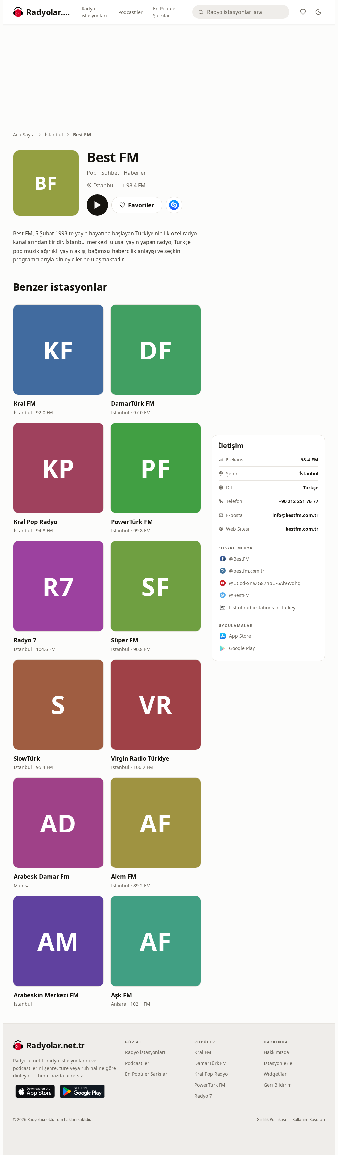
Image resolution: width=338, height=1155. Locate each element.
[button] (58, 349)
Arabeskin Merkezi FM (46, 995)
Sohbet (110, 172)
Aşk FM (121, 995)
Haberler (135, 172)
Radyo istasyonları (94, 11)
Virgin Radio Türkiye (140, 758)
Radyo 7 (25, 640)
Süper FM (124, 640)
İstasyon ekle (278, 1063)
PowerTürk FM (132, 522)
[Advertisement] (169, 78)
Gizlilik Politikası (271, 1119)
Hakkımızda (276, 1052)
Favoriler (141, 205)
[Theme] (318, 12)
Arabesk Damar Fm (42, 876)
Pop (92, 172)
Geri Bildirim (278, 1085)
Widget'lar (275, 1074)
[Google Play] (82, 1091)
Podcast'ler (130, 12)
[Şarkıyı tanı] (174, 205)
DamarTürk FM (132, 403)
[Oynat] (97, 205)
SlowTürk (27, 758)
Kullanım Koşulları (308, 1119)
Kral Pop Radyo (35, 522)
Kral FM (25, 403)
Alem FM (123, 876)
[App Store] (35, 1091)
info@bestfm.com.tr (295, 515)
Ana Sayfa (24, 134)
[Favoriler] (303, 12)
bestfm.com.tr (302, 529)
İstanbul (54, 134)
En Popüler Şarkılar (165, 11)
